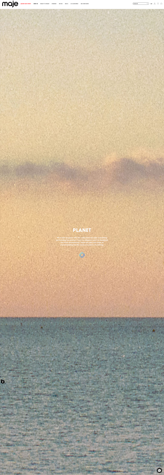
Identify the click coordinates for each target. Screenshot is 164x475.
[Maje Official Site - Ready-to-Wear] (10, 4)
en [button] (151, 3)
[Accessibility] (3, 382)
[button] (27, 3)
